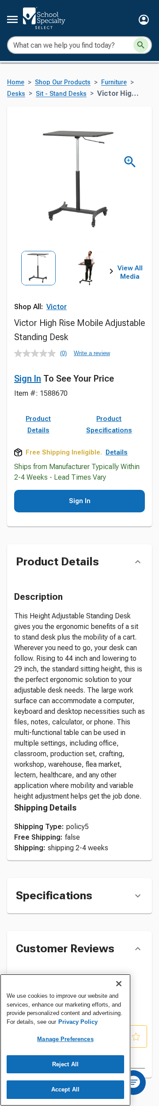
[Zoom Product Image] (130, 162)
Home (15, 82)
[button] (144, 20)
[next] (111, 272)
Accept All (65, 1089)
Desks (16, 94)
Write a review (92, 353)
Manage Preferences (65, 1039)
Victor (56, 307)
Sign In (27, 378)
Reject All (65, 1064)
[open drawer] (12, 19)
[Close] (119, 983)
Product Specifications (109, 424)
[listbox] (62, 280)
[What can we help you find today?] (140, 45)
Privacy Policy (78, 1022)
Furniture (114, 82)
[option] (38, 280)
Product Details (38, 424)
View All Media (130, 272)
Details (117, 452)
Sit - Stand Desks (61, 94)
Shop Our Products (63, 82)
